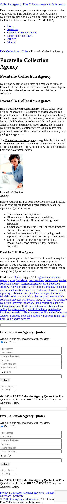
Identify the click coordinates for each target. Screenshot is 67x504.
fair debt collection (10, 296)
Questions (5, 495)
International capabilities (43, 305)
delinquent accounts (51, 293)
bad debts (21, 280)
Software (18, 495)
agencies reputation (49, 277)
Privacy (4, 492)
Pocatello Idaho (52, 315)
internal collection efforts (14, 305)
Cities (25, 51)
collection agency (9, 283)
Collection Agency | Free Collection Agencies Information (32, 4)
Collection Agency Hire (34, 283)
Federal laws (34, 299)
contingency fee (24, 289)
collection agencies (55, 280)
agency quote (7, 280)
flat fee (46, 299)
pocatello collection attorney (26, 315)
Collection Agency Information (20, 499)
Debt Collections (9, 51)
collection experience (42, 286)
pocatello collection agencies (27, 312)
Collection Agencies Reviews (27, 492)
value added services (18, 318)
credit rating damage (45, 289)
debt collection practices (25, 293)
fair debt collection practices (38, 296)
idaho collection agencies (49, 302)
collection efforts (19, 286)
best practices (36, 280)
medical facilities (37, 309)
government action (22, 302)
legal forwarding (17, 309)
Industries (51, 492)
